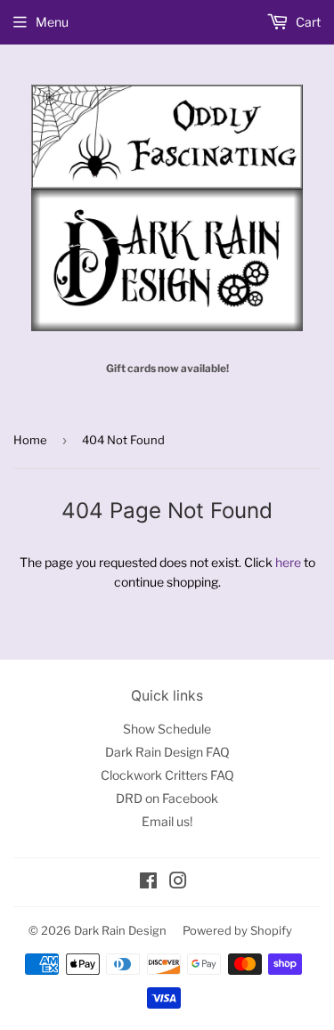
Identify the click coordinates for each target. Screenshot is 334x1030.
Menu (52, 21)
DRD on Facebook (167, 798)
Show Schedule (167, 728)
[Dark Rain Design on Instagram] (178, 882)
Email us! (167, 821)
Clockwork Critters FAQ (167, 775)
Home (30, 440)
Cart (307, 21)
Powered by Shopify (237, 930)
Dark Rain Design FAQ (167, 751)
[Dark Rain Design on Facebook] (148, 882)
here (288, 562)
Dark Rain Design (120, 930)
